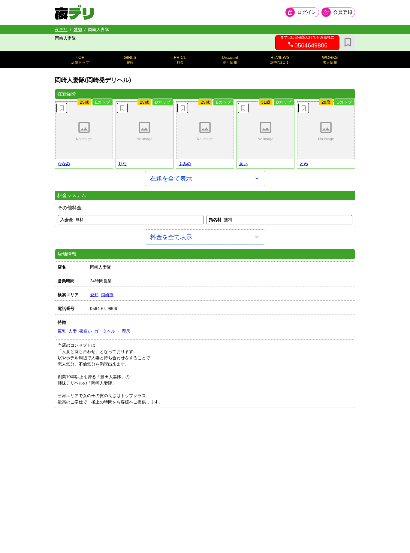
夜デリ (61, 29)
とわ (304, 163)
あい (243, 163)
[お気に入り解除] (61, 108)
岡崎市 (107, 294)
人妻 (72, 331)
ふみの (185, 163)
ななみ (64, 163)
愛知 (78, 29)
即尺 (126, 331)
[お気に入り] (348, 42)
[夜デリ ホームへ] (74, 12)
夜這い (85, 331)
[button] (84, 130)
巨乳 (62, 331)
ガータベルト (106, 331)
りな (122, 163)
